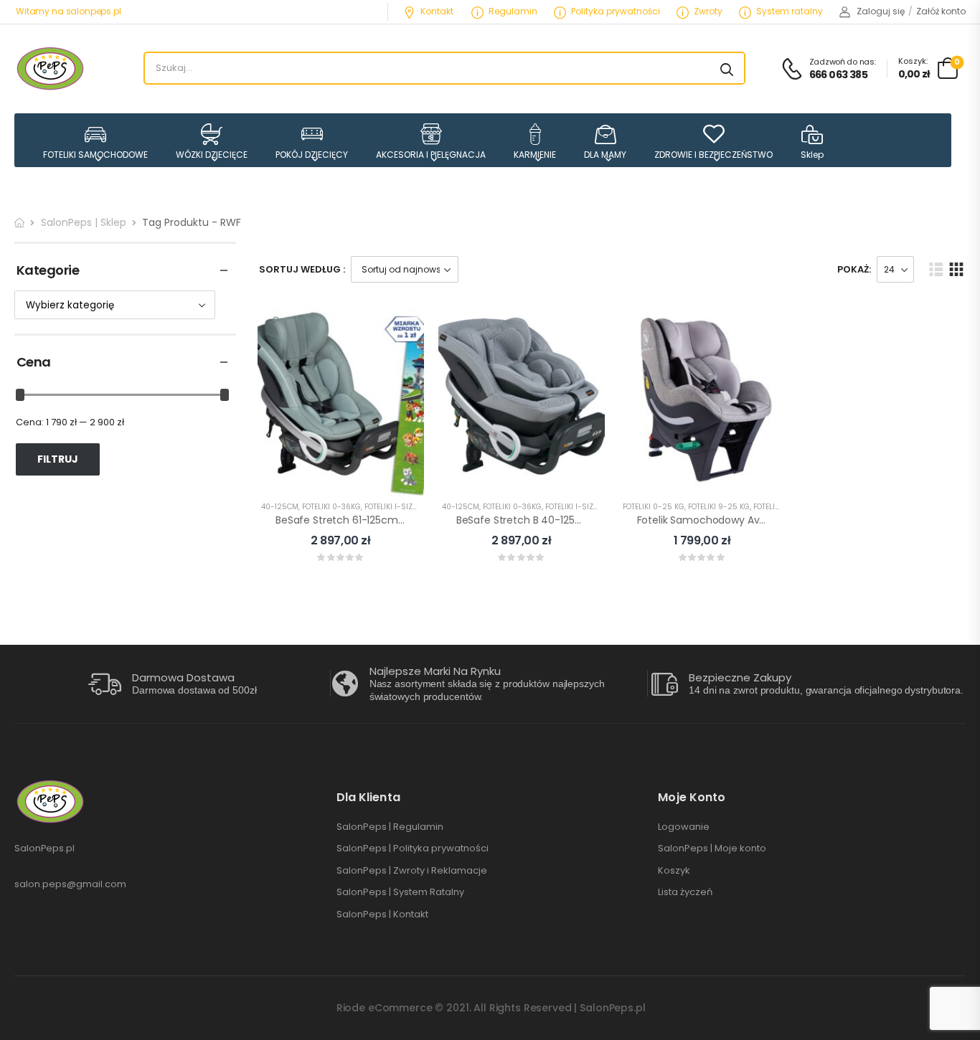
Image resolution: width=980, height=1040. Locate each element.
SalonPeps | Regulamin (389, 827)
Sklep (812, 154)
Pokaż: (854, 269)
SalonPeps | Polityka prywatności (412, 848)
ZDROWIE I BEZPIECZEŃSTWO (713, 154)
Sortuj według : (302, 269)
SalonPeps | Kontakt (382, 914)
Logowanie (684, 827)
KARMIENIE (535, 154)
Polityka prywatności (615, 11)
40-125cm (279, 506)
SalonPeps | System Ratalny (400, 892)
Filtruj (57, 459)
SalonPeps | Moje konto (712, 848)
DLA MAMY (605, 154)
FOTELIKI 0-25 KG (653, 506)
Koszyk (674, 870)
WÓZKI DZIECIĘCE (212, 154)
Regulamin (513, 11)
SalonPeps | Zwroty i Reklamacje (411, 870)
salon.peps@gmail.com (70, 884)
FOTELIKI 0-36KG (331, 506)
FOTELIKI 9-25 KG (719, 506)
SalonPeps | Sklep (83, 222)
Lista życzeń (685, 892)
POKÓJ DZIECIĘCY (311, 154)
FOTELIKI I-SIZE (390, 506)
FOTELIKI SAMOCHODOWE (95, 154)
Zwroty (708, 11)
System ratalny (789, 11)
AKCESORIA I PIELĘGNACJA (431, 154)
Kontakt (436, 11)
